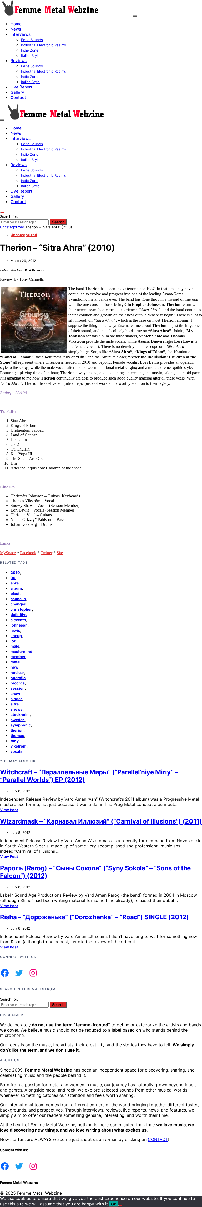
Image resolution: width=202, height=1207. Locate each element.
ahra (15, 583)
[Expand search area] (2, 120)
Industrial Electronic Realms (43, 45)
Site (60, 553)
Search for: (9, 216)
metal (16, 662)
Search (58, 222)
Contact (18, 97)
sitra (15, 704)
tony (15, 741)
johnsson (19, 625)
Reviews (19, 60)
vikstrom (19, 746)
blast (15, 593)
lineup (16, 635)
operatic (18, 677)
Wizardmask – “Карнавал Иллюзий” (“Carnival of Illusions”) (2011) (101, 821)
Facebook (28, 553)
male (15, 646)
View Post (9, 809)
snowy (17, 709)
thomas (17, 735)
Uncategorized (12, 227)
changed (18, 604)
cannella (18, 599)
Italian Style (30, 55)
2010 (15, 572)
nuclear (17, 672)
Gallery (17, 92)
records (18, 683)
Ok (113, 1204)
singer (16, 698)
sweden (18, 720)
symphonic (21, 725)
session (18, 688)
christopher (21, 609)
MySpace (8, 553)
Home (16, 23)
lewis (15, 630)
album (16, 588)
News (16, 29)
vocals (16, 751)
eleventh (18, 620)
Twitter (46, 553)
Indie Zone (29, 50)
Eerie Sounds (32, 40)
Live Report (21, 86)
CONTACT (158, 1139)
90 (13, 577)
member (18, 656)
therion (17, 730)
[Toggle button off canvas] (135, 16)
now (14, 667)
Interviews (21, 34)
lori (14, 641)
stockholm (20, 714)
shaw (15, 693)
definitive (19, 614)
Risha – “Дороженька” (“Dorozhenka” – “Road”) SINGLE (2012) (94, 917)
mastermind (21, 651)
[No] (120, 1205)
